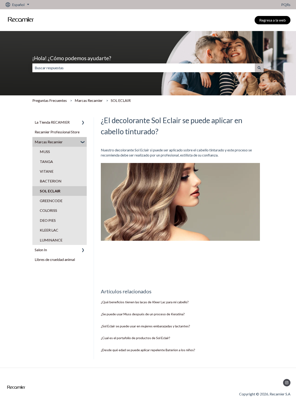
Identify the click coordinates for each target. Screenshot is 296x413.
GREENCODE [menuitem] (51, 200)
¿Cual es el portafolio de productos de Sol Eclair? (135, 338)
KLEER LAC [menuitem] (49, 230)
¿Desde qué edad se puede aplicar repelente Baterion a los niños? (148, 350)
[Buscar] (259, 67)
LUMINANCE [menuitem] (51, 240)
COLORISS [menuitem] (48, 210)
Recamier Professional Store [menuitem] (57, 132)
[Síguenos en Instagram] (286, 382)
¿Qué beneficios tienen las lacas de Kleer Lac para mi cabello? (145, 302)
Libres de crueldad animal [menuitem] (55, 259)
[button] (83, 122)
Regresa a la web (272, 20)
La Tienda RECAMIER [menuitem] (52, 122)
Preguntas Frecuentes (49, 100)
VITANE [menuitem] (46, 171)
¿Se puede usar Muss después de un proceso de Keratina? (143, 314)
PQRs (285, 4)
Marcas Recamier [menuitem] (49, 142)
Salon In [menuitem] (41, 249)
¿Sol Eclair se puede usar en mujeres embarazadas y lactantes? (145, 326)
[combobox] (143, 67)
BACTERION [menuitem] (51, 181)
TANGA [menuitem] (46, 161)
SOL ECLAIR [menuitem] (50, 191)
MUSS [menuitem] (45, 151)
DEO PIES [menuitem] (48, 220)
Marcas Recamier (89, 100)
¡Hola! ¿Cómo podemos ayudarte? (71, 58)
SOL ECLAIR (121, 100)
